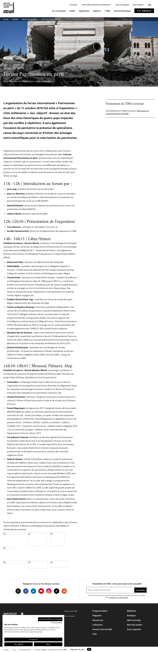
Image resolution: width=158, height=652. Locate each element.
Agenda (15, 19)
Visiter (72, 11)
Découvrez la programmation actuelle (127, 112)
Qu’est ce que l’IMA (71, 611)
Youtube (41, 591)
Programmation (99, 611)
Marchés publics (134, 624)
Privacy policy (56, 622)
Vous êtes (73, 5)
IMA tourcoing (133, 620)
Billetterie (146, 10)
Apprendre (84, 11)
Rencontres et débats (13, 62)
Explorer (97, 11)
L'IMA (107, 11)
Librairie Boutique (122, 11)
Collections (97, 624)
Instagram (48, 591)
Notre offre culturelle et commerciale (96, 5)
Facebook (26, 591)
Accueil (5, 19)
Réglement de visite (77, 649)
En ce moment (59, 11)
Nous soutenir (138, 5)
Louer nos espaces (122, 5)
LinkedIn (33, 591)
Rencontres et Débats (29, 19)
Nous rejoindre (134, 629)
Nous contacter (70, 616)
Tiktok (56, 591)
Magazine (96, 615)
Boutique (131, 615)
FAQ (94, 634)
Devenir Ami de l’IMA (102, 629)
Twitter (18, 591)
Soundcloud (64, 591)
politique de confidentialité (119, 597)
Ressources (97, 620)
